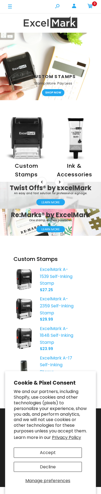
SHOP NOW (53, 92)
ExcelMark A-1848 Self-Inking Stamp (56, 335)
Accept (48, 452)
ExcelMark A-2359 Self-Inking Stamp (57, 306)
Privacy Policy (66, 437)
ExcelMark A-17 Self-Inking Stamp (56, 365)
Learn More (50, 202)
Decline (48, 467)
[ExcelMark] (51, 23)
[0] (90, 7)
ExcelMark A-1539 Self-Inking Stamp (56, 276)
